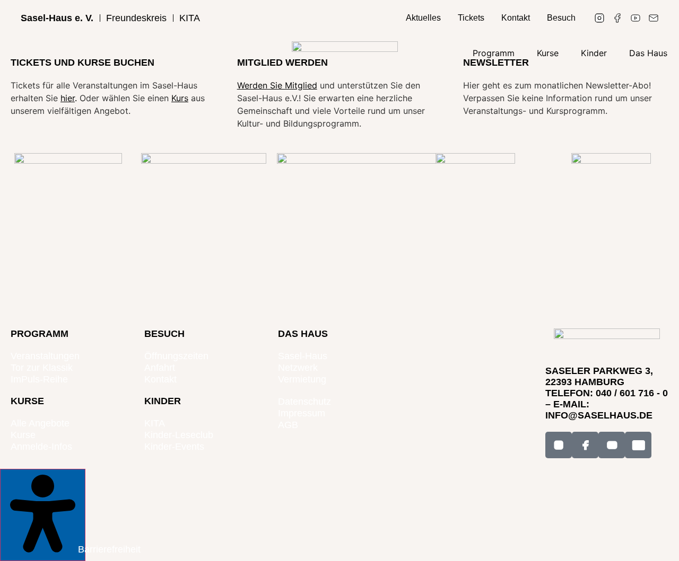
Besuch (561, 17)
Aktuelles (423, 17)
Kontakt (515, 17)
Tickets (471, 17)
